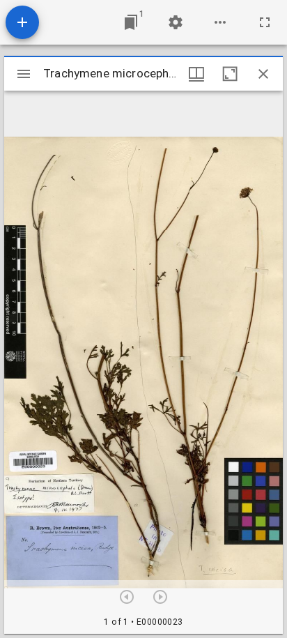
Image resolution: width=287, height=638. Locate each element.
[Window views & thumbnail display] (196, 74)
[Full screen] (264, 22)
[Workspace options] (220, 22)
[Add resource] (22, 22)
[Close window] (263, 74)
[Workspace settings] (175, 22)
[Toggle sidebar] (23, 74)
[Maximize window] (230, 74)
